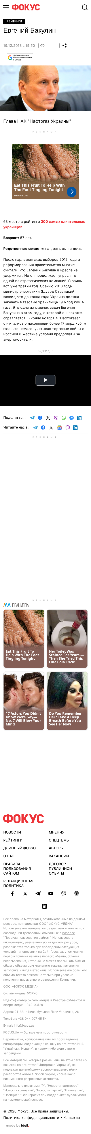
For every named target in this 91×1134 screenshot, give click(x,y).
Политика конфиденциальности (31, 1117)
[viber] (63, 893)
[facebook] (12, 893)
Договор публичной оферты (60, 868)
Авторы (56, 848)
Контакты (71, 1117)
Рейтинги (13, 840)
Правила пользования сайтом (17, 868)
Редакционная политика (18, 883)
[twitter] (25, 893)
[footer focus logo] (23, 818)
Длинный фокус (19, 848)
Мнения (56, 832)
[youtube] (51, 893)
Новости (12, 832)
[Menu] (6, 7)
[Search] (85, 7)
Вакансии (59, 856)
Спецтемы (59, 840)
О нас (8, 856)
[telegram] (38, 893)
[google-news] (76, 893)
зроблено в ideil (17, 1125)
